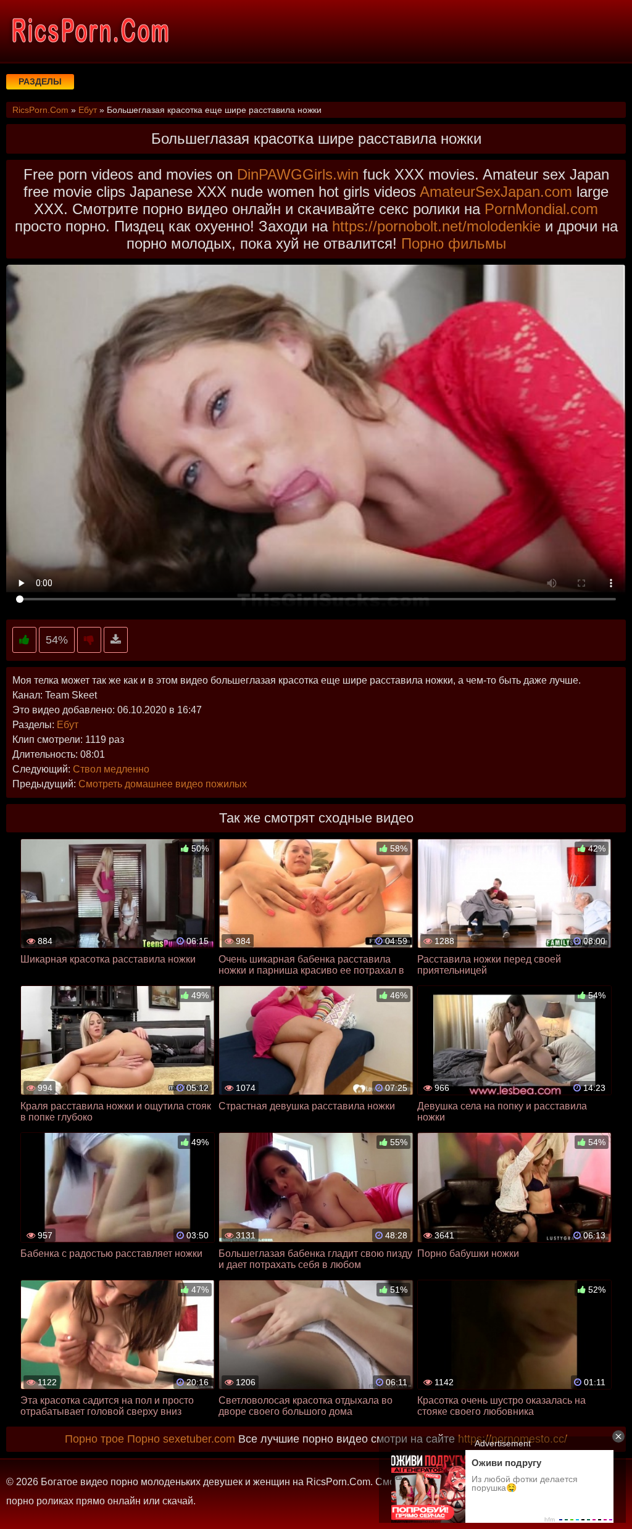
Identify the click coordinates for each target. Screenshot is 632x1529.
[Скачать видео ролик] (116, 640)
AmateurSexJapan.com (496, 191)
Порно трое (94, 1439)
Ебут (67, 724)
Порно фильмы (453, 243)
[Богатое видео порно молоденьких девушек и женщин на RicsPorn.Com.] (89, 31)
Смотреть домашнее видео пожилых (162, 784)
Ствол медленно (111, 769)
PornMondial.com (541, 209)
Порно (143, 1439)
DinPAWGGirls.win (298, 174)
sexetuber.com (199, 1439)
